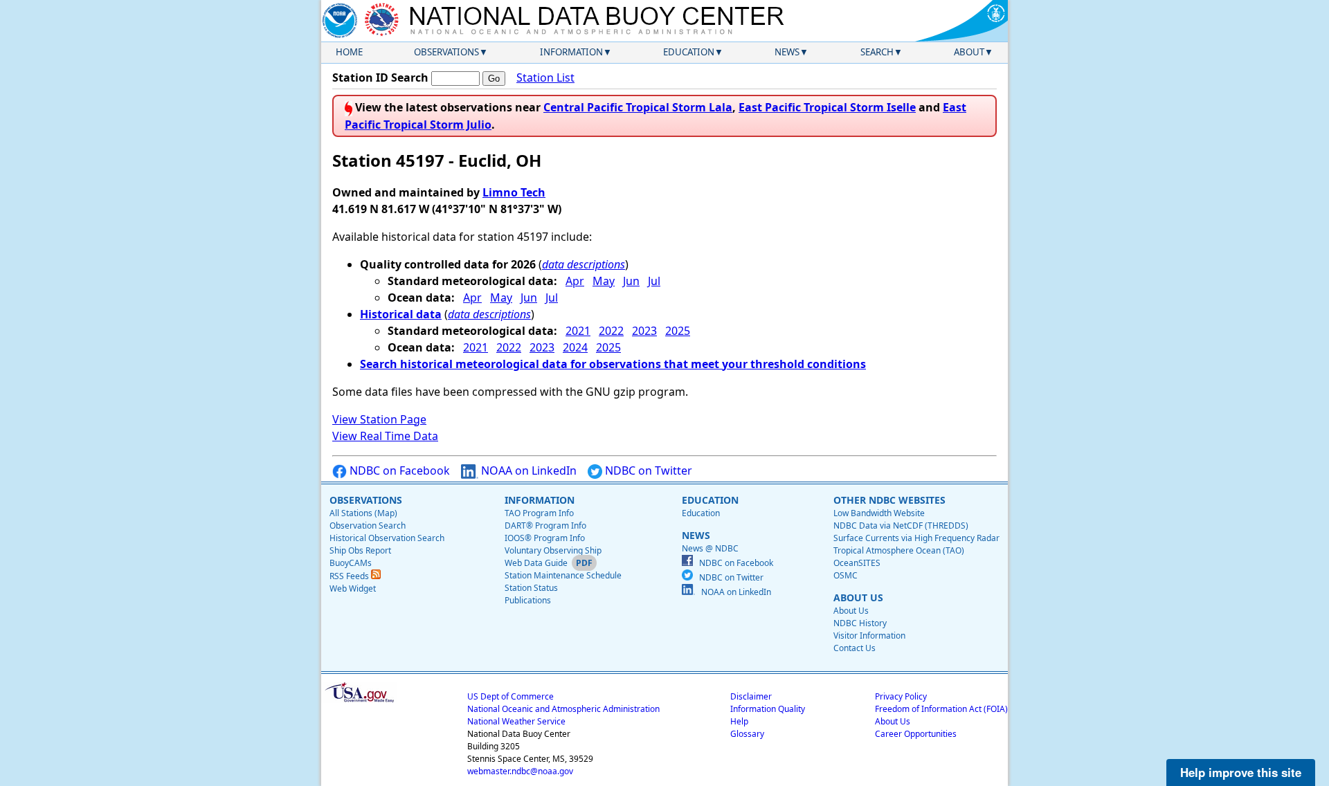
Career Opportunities (916, 734)
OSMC (845, 575)
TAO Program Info (539, 513)
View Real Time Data (385, 436)
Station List (545, 77)
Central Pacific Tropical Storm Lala (637, 107)
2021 (578, 330)
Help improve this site (1240, 772)
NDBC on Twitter (647, 470)
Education (688, 52)
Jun (631, 281)
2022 (611, 330)
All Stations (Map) (363, 513)
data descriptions (583, 264)
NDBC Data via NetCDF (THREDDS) (900, 525)
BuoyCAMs (350, 563)
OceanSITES (856, 563)
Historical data (401, 314)
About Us (851, 610)
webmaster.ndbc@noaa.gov (520, 771)
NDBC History (860, 623)
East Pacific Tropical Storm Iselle (827, 107)
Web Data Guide (536, 563)
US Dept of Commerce (510, 696)
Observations (446, 52)
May (604, 281)
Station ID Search (380, 77)
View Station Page (379, 419)
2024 (575, 347)
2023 (644, 330)
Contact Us (854, 648)
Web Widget (352, 588)
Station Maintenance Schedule (563, 575)
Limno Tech (513, 192)
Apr (575, 281)
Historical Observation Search (386, 538)
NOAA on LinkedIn (527, 470)
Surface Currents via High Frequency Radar (916, 538)
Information (571, 52)
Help (739, 721)
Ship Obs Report (360, 550)
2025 (677, 330)
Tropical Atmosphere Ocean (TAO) (898, 550)
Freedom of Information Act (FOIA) (941, 709)
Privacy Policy (901, 696)
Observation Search (367, 525)
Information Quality (767, 709)
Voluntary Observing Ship (553, 550)
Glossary (747, 734)
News (787, 52)
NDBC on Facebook (398, 470)
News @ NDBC (710, 548)
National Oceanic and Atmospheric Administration (563, 709)
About (969, 52)
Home (349, 52)
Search (877, 52)
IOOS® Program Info (545, 538)
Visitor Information (869, 635)
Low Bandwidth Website (879, 513)
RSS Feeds (350, 576)
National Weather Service (516, 721)
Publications (528, 600)
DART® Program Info (545, 525)
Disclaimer (751, 696)
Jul (654, 281)
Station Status (531, 588)
